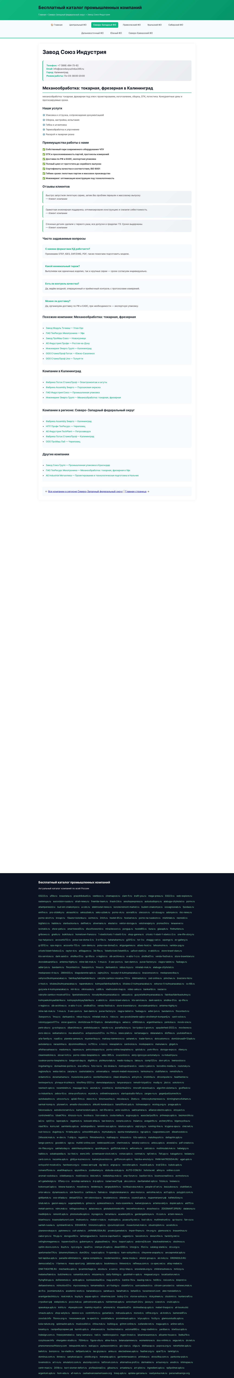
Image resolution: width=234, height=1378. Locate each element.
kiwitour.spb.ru (179, 1329)
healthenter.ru (181, 1077)
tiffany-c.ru (63, 1181)
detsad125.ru (75, 1197)
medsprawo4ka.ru (169, 972)
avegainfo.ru (150, 1120)
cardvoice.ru (130, 1044)
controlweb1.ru (45, 1115)
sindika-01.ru (76, 956)
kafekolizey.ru (175, 1197)
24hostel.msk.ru (46, 1137)
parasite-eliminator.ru (70, 1258)
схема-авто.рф (89, 1164)
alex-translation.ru (171, 1290)
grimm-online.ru (128, 1323)
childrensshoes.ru (163, 1269)
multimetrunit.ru (162, 1219)
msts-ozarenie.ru (124, 1203)
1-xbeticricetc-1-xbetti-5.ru (112, 934)
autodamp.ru (44, 1044)
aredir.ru (174, 1362)
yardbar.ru (164, 1329)
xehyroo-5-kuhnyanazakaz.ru (169, 983)
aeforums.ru (136, 1148)
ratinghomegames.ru (48, 1241)
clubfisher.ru (161, 1071)
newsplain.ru (115, 1044)
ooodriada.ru (107, 1318)
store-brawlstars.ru (184, 956)
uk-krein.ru (165, 1313)
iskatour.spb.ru (125, 1126)
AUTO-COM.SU (134, 1170)
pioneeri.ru (62, 1104)
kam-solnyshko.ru (130, 1252)
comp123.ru (151, 1060)
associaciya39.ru (149, 1115)
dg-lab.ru (103, 1164)
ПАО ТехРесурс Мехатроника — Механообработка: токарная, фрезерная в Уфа (88, 470)
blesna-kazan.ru (66, 1186)
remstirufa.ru (176, 1071)
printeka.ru (143, 1356)
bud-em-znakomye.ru (68, 907)
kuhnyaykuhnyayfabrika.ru (80, 1000)
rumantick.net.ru (81, 1274)
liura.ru (152, 928)
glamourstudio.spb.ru (172, 1318)
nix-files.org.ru (45, 1148)
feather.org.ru (147, 1351)
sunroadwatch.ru (143, 1285)
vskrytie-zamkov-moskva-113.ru (113, 978)
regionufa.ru (44, 1071)
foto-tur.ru (96, 1066)
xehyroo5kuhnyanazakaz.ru (52, 978)
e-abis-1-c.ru (132, 956)
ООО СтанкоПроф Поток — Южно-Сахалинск (70, 353)
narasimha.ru (59, 1044)
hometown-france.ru (85, 934)
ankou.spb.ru (158, 1142)
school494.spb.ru (91, 1131)
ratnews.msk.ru (184, 1285)
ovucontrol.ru (123, 1055)
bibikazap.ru (148, 1345)
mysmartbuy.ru (92, 1038)
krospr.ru (60, 918)
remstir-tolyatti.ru (142, 1082)
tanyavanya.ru (124, 1082)
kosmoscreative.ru (164, 1175)
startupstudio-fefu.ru (131, 1093)
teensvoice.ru (178, 1060)
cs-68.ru (190, 983)
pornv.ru (190, 901)
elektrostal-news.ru (102, 907)
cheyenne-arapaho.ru (152, 1252)
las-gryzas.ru (99, 1351)
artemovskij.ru (160, 1203)
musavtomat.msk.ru (136, 1225)
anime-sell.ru (177, 1323)
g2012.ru (130, 939)
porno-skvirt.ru (46, 918)
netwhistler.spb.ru (182, 1345)
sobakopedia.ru (58, 1153)
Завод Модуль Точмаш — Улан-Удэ (64, 328)
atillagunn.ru (85, 950)
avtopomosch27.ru (95, 1033)
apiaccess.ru (95, 1208)
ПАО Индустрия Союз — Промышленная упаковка (73, 392)
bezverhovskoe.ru (135, 1208)
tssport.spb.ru (126, 1241)
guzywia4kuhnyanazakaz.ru (148, 994)
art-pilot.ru (139, 1367)
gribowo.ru (44, 934)
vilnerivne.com (107, 1296)
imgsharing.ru (45, 1066)
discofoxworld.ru (94, 928)
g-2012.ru (43, 945)
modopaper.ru (146, 1044)
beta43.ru (136, 1290)
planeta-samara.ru (73, 1038)
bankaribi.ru (149, 989)
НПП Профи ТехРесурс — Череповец (65, 426)
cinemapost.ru (113, 895)
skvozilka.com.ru (160, 1356)
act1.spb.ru (169, 1192)
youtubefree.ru (184, 1033)
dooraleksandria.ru (48, 961)
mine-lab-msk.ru (87, 961)
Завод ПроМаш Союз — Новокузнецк (66, 338)
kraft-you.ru (140, 895)
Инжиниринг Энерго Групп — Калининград (69, 348)
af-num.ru (76, 1373)
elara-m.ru (92, 1098)
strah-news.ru (82, 901)
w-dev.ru (61, 1137)
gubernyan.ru (86, 1241)
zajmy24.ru (103, 972)
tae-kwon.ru (108, 1120)
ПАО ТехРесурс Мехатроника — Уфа (65, 333)
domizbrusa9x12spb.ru (183, 1038)
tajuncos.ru (78, 1049)
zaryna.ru (72, 1071)
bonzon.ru (54, 1351)
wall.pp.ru (93, 1345)
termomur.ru (147, 1071)
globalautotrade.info (114, 1208)
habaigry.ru (183, 1148)
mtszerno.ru (98, 1274)
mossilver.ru (83, 1186)
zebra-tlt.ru (60, 1093)
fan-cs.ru (188, 1219)
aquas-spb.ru (91, 1296)
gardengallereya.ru (144, 1214)
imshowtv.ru (82, 1219)
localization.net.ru (170, 1274)
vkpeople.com (75, 1307)
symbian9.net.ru (65, 1225)
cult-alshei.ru (79, 1230)
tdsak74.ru (61, 1115)
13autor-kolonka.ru (76, 918)
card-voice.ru (179, 1016)
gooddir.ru (60, 1142)
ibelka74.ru (183, 1334)
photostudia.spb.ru (79, 1214)
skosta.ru (102, 1269)
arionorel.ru (109, 1307)
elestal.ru (112, 923)
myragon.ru (97, 1214)
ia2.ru (41, 1120)
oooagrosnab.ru (173, 907)
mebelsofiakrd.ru (47, 1274)
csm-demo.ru (88, 945)
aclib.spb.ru (78, 1280)
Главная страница (135, 491)
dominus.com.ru (46, 1356)
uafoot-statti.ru (138, 950)
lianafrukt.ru (122, 1290)
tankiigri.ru (173, 1351)
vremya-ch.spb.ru (103, 1247)
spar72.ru (161, 1351)
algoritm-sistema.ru (167, 1088)
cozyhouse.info (46, 1340)
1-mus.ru (102, 961)
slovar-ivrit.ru (64, 1055)
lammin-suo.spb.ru (106, 1126)
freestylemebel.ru (65, 1334)
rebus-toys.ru (126, 967)
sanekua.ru (108, 1290)
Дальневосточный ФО (92, 33)
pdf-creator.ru (186, 1142)
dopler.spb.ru (176, 1203)
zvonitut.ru (107, 1088)
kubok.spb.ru (175, 1164)
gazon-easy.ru (59, 1203)
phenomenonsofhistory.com (52, 1345)
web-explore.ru (184, 895)
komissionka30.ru (95, 1280)
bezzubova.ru (171, 1186)
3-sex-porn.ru (116, 961)
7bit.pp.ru (163, 1153)
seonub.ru (95, 1088)
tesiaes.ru (189, 1153)
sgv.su (71, 1142)
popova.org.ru (164, 1345)
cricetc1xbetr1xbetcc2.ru (51, 950)
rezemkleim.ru (63, 1088)
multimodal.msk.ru (166, 1148)
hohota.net (149, 1170)
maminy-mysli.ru (93, 1307)
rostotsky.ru (184, 1066)
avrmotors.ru (182, 1175)
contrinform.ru (93, 1313)
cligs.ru (136, 1345)
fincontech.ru (72, 967)
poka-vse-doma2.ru (107, 945)
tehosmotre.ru (160, 945)
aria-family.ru (45, 1038)
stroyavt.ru (179, 1110)
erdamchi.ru (44, 1077)
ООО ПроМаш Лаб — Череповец (63, 441)
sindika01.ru (147, 956)
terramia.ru (110, 1214)
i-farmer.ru (61, 1263)
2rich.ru (104, 918)
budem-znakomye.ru (151, 907)
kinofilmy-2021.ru (85, 1082)
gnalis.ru (56, 934)
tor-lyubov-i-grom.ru (143, 1027)
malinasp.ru (112, 1137)
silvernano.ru (99, 923)
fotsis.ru (163, 1181)
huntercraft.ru (185, 1296)
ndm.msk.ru (61, 1208)
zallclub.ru (149, 1148)
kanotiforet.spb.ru (125, 1104)
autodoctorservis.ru (64, 1110)
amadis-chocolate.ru (80, 1104)
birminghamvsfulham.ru (179, 1098)
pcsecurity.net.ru (131, 1219)
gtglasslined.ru (102, 1241)
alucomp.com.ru (91, 1362)
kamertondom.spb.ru (87, 1110)
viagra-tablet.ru (166, 961)
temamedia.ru (98, 1285)
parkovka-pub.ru (179, 1356)
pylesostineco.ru (105, 1203)
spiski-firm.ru (77, 1098)
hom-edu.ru (63, 1373)
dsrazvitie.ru (156, 1236)
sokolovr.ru (178, 1082)
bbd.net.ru (95, 1175)
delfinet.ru (86, 923)
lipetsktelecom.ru (81, 994)
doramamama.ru (61, 1077)
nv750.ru (92, 1044)
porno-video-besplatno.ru (86, 1055)
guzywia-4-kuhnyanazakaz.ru (53, 989)
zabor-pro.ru (44, 1236)
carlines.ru (90, 1192)
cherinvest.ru (123, 1142)
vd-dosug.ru (158, 912)
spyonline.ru (80, 1170)
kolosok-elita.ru (92, 1120)
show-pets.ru (58, 928)
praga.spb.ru (174, 1104)
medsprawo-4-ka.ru (48, 972)
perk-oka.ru (44, 1027)
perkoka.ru (170, 1022)
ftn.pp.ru (57, 1236)
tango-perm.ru (45, 1142)
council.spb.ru (139, 1197)
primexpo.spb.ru (168, 1115)
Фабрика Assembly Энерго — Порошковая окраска (73, 387)
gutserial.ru (108, 1313)
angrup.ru (115, 1164)
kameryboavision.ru (102, 1159)
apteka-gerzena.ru (137, 1373)
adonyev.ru (172, 912)
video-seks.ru (134, 989)
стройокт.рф (45, 1301)
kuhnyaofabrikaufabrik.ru (108, 983)
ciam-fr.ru (127, 895)
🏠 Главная (56, 25)
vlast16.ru (43, 1126)
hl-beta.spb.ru (73, 1131)
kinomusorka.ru (107, 1098)
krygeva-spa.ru (172, 1126)
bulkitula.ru (67, 934)
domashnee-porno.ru (65, 1066)
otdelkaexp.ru (67, 1175)
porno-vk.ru (118, 912)
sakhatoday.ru (62, 1148)
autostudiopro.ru (153, 901)
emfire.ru (43, 912)
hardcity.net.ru (172, 1236)
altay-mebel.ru (174, 1263)
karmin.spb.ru (82, 1329)
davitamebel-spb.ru (147, 1181)
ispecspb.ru (62, 1120)
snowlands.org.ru (143, 1269)
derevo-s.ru (78, 1313)
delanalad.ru (156, 1033)
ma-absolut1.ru (76, 1033)
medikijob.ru (44, 1214)
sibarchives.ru (75, 1027)
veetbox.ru (98, 895)
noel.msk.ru (67, 1296)
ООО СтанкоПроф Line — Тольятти (64, 358)
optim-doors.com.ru (48, 1247)
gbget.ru (173, 1044)
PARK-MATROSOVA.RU (166, 1159)
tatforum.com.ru (109, 1362)
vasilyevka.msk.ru (158, 1373)
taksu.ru (139, 1060)
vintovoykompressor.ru (153, 1098)
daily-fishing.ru (113, 1274)
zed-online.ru (155, 978)
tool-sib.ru (147, 1219)
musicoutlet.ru (83, 1323)
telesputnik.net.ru (78, 1345)
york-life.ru (152, 1049)
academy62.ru (125, 1214)
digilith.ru (92, 1060)
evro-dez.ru (44, 1033)
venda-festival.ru (164, 956)
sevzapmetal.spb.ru (175, 1252)
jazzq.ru (149, 1301)
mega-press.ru (155, 895)
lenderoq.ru (97, 1186)
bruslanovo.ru (110, 1197)
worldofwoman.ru (102, 1077)
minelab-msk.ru (143, 967)
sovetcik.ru (172, 1225)
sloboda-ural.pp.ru (114, 1170)
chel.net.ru (187, 1126)
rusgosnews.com (161, 1131)
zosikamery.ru (96, 1170)
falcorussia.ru (45, 1110)
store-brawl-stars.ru (171, 950)
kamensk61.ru (180, 1313)
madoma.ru (65, 1049)
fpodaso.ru (188, 907)
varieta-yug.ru (177, 945)
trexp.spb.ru (120, 1373)
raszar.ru (161, 989)
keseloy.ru (43, 1329)
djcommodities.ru (77, 1044)
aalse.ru (126, 1022)
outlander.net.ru (146, 1323)
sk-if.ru (41, 1290)
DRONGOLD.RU (178, 1258)
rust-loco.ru (44, 1131)
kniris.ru (62, 1307)
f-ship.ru (72, 1137)
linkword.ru (125, 1263)
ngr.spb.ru (145, 1131)
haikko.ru (43, 1153)
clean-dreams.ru (121, 1077)
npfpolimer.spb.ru (175, 1367)
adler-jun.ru (44, 967)
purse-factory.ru (148, 961)
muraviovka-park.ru (81, 1077)
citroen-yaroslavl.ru (164, 1285)
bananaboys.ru (93, 1290)
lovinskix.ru (44, 928)
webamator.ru (59, 1033)
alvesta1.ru (172, 1142)
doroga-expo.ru (168, 1049)
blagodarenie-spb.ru (85, 972)
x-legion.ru (101, 956)
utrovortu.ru (63, 1098)
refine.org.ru (152, 1313)
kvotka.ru (88, 1115)
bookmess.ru (110, 1263)
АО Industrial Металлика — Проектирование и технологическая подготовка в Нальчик (92, 475)
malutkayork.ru (155, 1137)
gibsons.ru (112, 1367)
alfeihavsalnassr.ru (47, 1049)
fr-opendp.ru (112, 1252)
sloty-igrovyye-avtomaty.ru (146, 1055)
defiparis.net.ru (83, 1351)
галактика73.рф (113, 1181)
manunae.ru (161, 1044)
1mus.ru (99, 967)
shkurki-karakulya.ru (103, 1104)
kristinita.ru (149, 1077)
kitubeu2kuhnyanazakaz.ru (63, 983)
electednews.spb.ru (128, 1351)
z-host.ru (43, 983)
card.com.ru (44, 1159)
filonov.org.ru (60, 1318)
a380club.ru (138, 1022)
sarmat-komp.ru (46, 1104)
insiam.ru (137, 1120)
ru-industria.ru (45, 1093)
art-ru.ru (57, 1362)
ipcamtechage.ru (87, 1269)
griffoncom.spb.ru (123, 1159)
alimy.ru (161, 1170)
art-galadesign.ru (47, 1181)
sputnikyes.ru (102, 1148)
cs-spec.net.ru (158, 1263)
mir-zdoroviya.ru (92, 1197)
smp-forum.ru (130, 1175)
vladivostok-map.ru (116, 989)
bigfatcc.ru (44, 923)
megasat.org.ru (151, 1274)
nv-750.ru (111, 1033)
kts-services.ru (45, 956)
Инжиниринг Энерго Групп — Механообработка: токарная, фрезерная (83, 397)
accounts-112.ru (72, 945)
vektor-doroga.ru (128, 923)
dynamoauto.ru (60, 1192)
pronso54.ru (163, 923)
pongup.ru (128, 928)
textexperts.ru (45, 1082)
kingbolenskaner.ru (119, 1192)
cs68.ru (100, 989)
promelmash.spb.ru (126, 1318)
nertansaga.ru (141, 1033)
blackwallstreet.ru (162, 1241)
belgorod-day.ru (77, 1060)
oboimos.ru (179, 1241)
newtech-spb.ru (46, 1088)
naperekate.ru (86, 983)
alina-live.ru (111, 1340)
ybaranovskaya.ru (47, 1230)
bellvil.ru (42, 1351)
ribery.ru (182, 1049)
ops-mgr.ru (55, 945)
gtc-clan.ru (125, 1345)
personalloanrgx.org (179, 1373)
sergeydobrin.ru (113, 1186)
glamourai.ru (164, 1230)
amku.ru (112, 1351)
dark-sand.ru (62, 956)
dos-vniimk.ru (164, 1340)
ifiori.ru (144, 1247)
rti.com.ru (161, 1214)
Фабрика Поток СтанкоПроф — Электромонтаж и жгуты (76, 382)
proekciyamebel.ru (117, 1230)
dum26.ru (84, 1252)
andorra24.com (143, 1241)
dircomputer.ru (164, 1077)
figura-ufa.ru (96, 1340)
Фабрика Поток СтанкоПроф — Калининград (70, 436)
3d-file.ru (98, 950)
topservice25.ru (69, 1241)
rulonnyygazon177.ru (48, 1022)
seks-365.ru (108, 1055)
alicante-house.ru (167, 1334)
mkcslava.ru (123, 1098)
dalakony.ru (189, 1208)
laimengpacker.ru (89, 1236)
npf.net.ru (152, 1153)
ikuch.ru (65, 1247)
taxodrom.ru (141, 1236)
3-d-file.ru (101, 939)
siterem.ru (124, 1197)
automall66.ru (132, 1329)
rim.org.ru (151, 1230)
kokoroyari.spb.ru (47, 1186)
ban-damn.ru (131, 961)
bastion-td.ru (146, 1175)
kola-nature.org (46, 1323)
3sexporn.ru (88, 967)
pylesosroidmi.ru (108, 1345)
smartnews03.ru (75, 928)
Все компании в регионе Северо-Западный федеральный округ (85, 491)
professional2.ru (97, 1367)
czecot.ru (160, 1301)
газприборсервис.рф (62, 1329)
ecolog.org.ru (159, 1104)
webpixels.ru (60, 1301)
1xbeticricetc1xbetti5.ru (117, 950)
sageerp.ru (128, 1236)
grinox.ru (90, 1203)
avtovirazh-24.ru (134, 1301)
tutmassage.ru (143, 1104)
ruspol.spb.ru (97, 1252)
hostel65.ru (141, 928)
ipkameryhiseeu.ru (68, 1252)
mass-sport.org (77, 1263)
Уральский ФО (154, 25)
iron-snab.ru (101, 1115)
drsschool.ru (153, 1208)
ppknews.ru (64, 1230)
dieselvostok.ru (179, 1131)
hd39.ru (157, 1280)
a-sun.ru (113, 1269)
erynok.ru (93, 1093)
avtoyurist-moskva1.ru (49, 1164)
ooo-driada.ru (60, 1197)
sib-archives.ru (116, 956)
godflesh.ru (184, 1088)
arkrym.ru (137, 1077)
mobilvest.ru (82, 1175)
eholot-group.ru (147, 1258)
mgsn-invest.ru (128, 1334)
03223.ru (43, 895)
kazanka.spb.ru (60, 1159)
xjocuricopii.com (116, 1225)
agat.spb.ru (186, 1159)
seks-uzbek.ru (103, 912)
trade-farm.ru (146, 1038)
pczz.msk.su (75, 1301)
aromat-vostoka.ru (48, 1175)
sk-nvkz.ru (163, 1258)
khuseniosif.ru (124, 1307)
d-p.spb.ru (98, 1181)
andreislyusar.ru (92, 1027)
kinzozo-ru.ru (75, 1115)
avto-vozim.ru (122, 1110)
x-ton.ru (103, 1044)
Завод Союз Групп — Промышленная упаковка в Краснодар (78, 465)
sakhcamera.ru (139, 1110)
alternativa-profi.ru (129, 1362)
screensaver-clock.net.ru (104, 1153)
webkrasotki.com (106, 1142)
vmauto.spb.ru (45, 1313)
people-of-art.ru (153, 1186)
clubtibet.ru (186, 1186)
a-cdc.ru (85, 907)
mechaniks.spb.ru (68, 1269)
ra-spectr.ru (93, 1318)
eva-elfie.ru (83, 1066)
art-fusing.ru (113, 1285)
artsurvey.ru (162, 1362)
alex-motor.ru (137, 1192)
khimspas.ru (187, 1362)
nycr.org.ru (76, 1247)
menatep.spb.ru (108, 1356)
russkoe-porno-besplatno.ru (52, 1060)
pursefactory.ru (123, 1027)
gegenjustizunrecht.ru (170, 1093)
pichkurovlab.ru (107, 1060)
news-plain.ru (125, 1033)
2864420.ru (67, 972)
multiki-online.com (85, 1142)
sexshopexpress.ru (133, 901)
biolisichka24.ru (123, 1088)
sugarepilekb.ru (76, 1203)
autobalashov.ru (46, 1098)
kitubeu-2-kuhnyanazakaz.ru (137, 983)
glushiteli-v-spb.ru (132, 1274)
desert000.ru (121, 1247)
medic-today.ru (125, 1060)
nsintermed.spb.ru (115, 1301)
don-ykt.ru (164, 1060)
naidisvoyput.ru (110, 1334)
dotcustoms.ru (162, 1038)
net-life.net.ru (106, 1110)
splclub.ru (140, 1049)
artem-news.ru (175, 1214)
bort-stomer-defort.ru (75, 1367)
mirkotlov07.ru (64, 1285)
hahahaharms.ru (116, 939)
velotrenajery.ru (147, 923)
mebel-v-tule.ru (98, 1219)
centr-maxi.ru (45, 1367)
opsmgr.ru (167, 939)
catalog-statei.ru (158, 1247)
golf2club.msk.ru (119, 1148)
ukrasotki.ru (72, 912)
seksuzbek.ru (87, 912)
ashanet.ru (131, 1038)
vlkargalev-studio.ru (66, 1340)
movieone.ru (185, 1027)
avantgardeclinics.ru (48, 1296)
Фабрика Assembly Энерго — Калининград (69, 421)
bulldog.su (112, 1323)
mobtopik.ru (114, 1219)
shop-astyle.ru (62, 1313)
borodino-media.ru (166, 1066)
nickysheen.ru (156, 1296)
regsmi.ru (83, 1137)
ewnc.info (85, 1153)
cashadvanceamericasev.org (97, 1373)
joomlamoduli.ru (55, 1290)
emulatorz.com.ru (72, 1362)
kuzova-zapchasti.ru (110, 1236)
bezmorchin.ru (186, 1115)
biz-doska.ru (110, 1066)
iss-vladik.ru (67, 1351)
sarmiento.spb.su (70, 1126)
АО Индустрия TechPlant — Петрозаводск (68, 431)
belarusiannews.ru (128, 1340)
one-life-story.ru (186, 934)
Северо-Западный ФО (104, 25)
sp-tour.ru (177, 1219)
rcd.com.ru (168, 1280)
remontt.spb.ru (60, 1214)
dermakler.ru (147, 1362)
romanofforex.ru (46, 1170)
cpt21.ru (50, 1120)
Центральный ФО (78, 25)
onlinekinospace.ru (109, 1093)
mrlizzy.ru (179, 1269)
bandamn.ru (58, 967)
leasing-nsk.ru (144, 1280)
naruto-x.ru (107, 1027)
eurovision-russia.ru (63, 901)
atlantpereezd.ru (46, 907)
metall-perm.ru (45, 1208)
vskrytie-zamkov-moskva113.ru (54, 994)
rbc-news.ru (186, 912)
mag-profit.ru (113, 1280)
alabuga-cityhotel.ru (174, 901)
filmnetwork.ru (97, 1137)
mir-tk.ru (75, 989)
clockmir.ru (170, 1296)
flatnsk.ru (102, 1192)
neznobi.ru (182, 918)
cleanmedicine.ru (47, 1055)
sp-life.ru (89, 956)
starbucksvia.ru (71, 923)
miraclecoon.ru (113, 928)
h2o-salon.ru (139, 1137)
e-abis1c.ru (153, 950)
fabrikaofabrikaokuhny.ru (177, 994)
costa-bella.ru (117, 1115)
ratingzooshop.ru (78, 1208)
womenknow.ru (147, 1340)
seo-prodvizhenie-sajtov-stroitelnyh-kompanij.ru (145, 1016)
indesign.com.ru (46, 1334)
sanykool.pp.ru (74, 1356)
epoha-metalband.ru (128, 1131)
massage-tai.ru (80, 1088)
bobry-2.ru (122, 1296)
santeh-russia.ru (46, 1225)
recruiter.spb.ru (130, 1164)
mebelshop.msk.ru (112, 1175)
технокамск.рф (77, 1318)
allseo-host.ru (144, 945)
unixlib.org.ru (91, 1356)
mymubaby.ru (109, 1131)
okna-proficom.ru (77, 1093)
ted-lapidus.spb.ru (47, 1258)
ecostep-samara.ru (81, 1181)
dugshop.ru (58, 1131)
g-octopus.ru (59, 1027)
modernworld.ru (112, 1258)
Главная (42, 14)
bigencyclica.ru (182, 1120)
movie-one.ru (184, 1022)
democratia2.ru (46, 1263)
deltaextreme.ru (46, 1285)
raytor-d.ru (71, 950)
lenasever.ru (177, 923)
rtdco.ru (114, 1016)
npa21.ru (88, 1247)
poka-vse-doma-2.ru (83, 939)
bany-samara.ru (84, 1334)
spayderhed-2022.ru (166, 1027)
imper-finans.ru (136, 1230)
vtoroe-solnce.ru (138, 1296)
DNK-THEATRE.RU (47, 1269)
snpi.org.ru (140, 1126)
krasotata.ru (65, 895)
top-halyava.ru (45, 939)
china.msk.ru (98, 1323)
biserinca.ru (44, 1219)
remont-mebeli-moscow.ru (125, 1071)
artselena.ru (126, 1367)
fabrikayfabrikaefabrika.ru (82, 978)
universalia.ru (103, 1071)
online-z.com (173, 1170)
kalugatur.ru (176, 1153)
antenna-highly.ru (68, 961)
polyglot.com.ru (185, 1192)
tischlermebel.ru (115, 1329)
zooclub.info (44, 1318)
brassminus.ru (180, 1230)
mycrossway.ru (81, 1285)
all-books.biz (181, 1307)
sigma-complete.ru (92, 1258)
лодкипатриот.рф (157, 1197)
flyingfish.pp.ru (46, 1280)
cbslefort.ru (127, 1285)
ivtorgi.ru (134, 1247)
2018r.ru (58, 1367)
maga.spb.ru (162, 1323)
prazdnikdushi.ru (82, 895)
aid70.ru (189, 1203)
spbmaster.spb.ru (65, 1323)
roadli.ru (58, 1038)
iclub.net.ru (44, 1203)
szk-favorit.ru (76, 1192)
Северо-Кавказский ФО (141, 33)
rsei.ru (97, 1334)
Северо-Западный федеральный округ (66, 14)
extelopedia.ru (88, 1126)
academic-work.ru (75, 1290)
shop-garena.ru (136, 934)
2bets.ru (135, 1098)
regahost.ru (76, 1120)
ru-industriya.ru (169, 1055)
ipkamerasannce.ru (147, 1334)
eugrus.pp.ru (132, 1115)
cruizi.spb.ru (173, 1301)
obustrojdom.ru (156, 1225)
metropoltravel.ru (127, 1066)
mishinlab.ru (168, 918)
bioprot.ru (181, 1280)
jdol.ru (167, 1082)
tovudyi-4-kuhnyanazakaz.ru (125, 972)
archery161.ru (166, 1120)
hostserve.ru (130, 918)
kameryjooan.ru (143, 1203)
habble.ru (56, 923)
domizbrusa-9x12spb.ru (90, 1022)
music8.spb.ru (147, 1164)
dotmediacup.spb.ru (143, 1307)
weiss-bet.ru (59, 1071)
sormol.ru (93, 918)
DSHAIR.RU (81, 1225)
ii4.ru (114, 1241)
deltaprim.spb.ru (173, 1137)
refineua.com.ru (141, 1263)
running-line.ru (155, 1126)
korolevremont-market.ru (126, 907)
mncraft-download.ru (144, 1088)
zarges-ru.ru (150, 1093)
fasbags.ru (181, 961)
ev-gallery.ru (181, 939)
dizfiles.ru (170, 1033)
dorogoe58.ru (71, 1236)
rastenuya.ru (44, 901)
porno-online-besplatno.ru (119, 1049)
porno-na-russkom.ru (149, 918)
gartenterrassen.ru (127, 1356)
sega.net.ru (178, 1340)
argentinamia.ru (154, 1022)
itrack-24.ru (115, 901)
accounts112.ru (63, 939)
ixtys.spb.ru (143, 1318)
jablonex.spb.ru (94, 1263)
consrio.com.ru (123, 1120)
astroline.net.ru (154, 1192)
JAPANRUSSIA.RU (97, 1230)
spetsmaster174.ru (47, 1252)
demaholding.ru (113, 1022)
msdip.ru (157, 1082)
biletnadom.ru (139, 978)
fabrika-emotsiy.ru (144, 1159)
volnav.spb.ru (126, 1153)
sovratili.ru (131, 912)
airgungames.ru (127, 945)
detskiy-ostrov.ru (140, 1142)
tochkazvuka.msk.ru (133, 1186)
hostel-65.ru (116, 918)
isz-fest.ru (73, 1153)
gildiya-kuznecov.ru (80, 1159)
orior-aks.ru (44, 1192)
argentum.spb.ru (46, 1373)
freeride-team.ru (99, 901)
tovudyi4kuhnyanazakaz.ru (105, 994)
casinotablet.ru (86, 1071)
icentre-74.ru (128, 1280)
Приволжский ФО (132, 25)
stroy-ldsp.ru (126, 1269)
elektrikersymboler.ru (82, 1148)
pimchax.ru (169, 978)
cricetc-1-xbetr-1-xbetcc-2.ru (161, 934)
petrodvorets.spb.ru (94, 1301)
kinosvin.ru (125, 1137)
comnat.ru (140, 1153)
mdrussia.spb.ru (124, 1313)
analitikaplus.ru (64, 1170)
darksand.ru (111, 967)
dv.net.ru (190, 1340)
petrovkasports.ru (95, 1049)
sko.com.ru (129, 1181)
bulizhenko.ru (64, 1274)
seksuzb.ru (126, 994)
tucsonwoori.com (151, 1290)
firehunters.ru (177, 928)
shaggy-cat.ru (153, 939)
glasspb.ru (162, 928)
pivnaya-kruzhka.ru (65, 1082)
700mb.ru (83, 1340)
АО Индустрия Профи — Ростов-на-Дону (68, 343)
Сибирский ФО (175, 25)
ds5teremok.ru (63, 1280)
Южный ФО (116, 33)
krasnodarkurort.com (63, 1219)
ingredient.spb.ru (155, 1367)
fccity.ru (155, 1318)
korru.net (54, 1126)
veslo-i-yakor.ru (147, 1066)
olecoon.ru (144, 912)
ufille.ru (53, 895)
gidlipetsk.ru (44, 1197)
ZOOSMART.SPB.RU (171, 1208)
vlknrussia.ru (87, 989)
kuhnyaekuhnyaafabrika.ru (51, 1000)
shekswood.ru (98, 1329)
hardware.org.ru (71, 1164)
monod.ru (139, 1313)
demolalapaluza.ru (105, 1082)
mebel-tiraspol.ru (164, 1307)
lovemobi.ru (44, 1362)
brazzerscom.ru (150, 972)
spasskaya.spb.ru (47, 1307)
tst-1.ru (140, 939)
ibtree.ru (61, 1356)
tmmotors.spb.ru (97, 1225)
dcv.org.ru (174, 1247)
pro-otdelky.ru (57, 912)
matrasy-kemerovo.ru (113, 1038)
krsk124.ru (161, 1164)
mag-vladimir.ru (149, 1329)
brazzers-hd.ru (184, 978)
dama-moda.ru (129, 1258)
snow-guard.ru (68, 1022)
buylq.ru (79, 1296)
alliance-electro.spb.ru (160, 1110)
